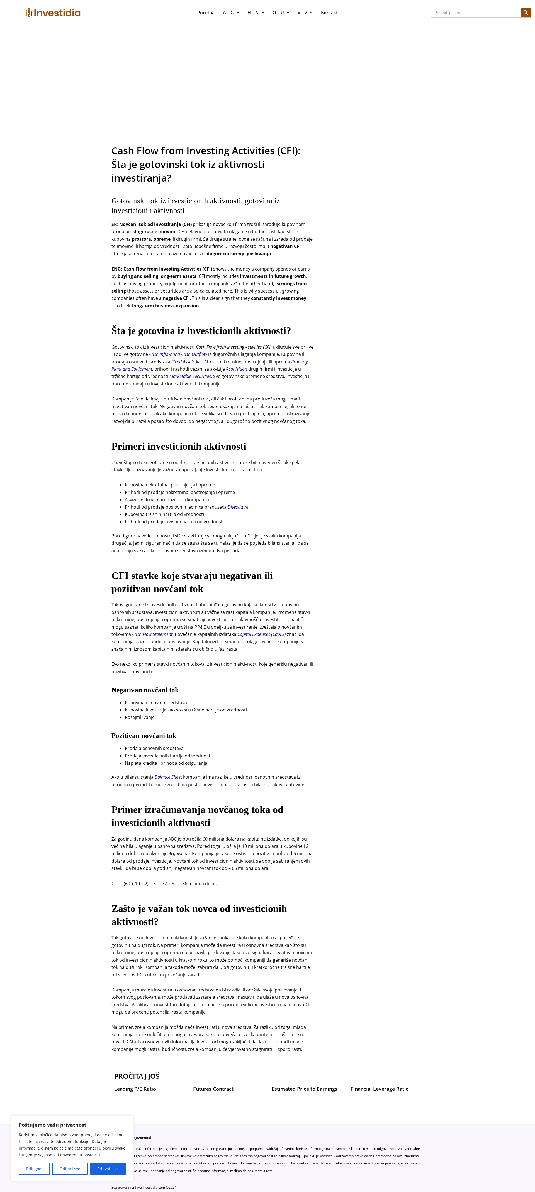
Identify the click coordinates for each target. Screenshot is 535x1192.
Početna (206, 12)
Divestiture (238, 507)
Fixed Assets (183, 362)
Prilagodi (34, 1168)
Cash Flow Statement (152, 634)
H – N (253, 12)
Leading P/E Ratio (135, 1088)
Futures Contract (213, 1088)
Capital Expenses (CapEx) (261, 634)
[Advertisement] (267, 67)
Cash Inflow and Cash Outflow (178, 354)
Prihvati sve (108, 1168)
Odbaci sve (70, 1168)
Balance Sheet (168, 777)
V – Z (302, 12)
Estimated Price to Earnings (304, 1088)
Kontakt (329, 12)
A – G (228, 12)
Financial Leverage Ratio (380, 1088)
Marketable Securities (190, 376)
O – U (278, 12)
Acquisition (236, 369)
